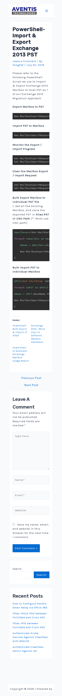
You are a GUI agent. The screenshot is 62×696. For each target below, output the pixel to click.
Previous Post (31, 378)
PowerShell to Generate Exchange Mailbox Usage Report (21, 354)
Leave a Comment (24, 61)
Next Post (31, 385)
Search (17, 568)
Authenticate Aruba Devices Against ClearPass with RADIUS (30, 637)
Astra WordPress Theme (31, 693)
